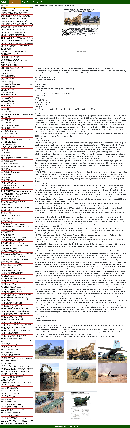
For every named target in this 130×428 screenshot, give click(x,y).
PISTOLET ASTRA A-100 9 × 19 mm (10, 385)
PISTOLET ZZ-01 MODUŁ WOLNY (10, 415)
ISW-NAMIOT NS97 (6, 209)
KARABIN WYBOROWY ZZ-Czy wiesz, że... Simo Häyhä (16, 259)
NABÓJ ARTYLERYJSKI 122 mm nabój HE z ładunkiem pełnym (17, 367)
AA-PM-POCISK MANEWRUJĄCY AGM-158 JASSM (15, 15)
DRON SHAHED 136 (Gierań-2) (9, 133)
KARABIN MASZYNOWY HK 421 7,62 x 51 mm (13, 239)
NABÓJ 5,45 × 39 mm (7, 355)
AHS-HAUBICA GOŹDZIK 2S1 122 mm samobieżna (15, 45)
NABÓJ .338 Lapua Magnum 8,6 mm (11, 346)
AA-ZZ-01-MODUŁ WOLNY (8, 28)
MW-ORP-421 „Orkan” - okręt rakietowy (12, 319)
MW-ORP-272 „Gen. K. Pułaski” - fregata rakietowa (15, 313)
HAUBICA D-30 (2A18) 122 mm (9, 180)
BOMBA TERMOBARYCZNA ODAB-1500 (12, 67)
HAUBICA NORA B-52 (7, 182)
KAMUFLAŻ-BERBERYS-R (8, 218)
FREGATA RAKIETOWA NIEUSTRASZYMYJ (12, 146)
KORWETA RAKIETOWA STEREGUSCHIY (11, 266)
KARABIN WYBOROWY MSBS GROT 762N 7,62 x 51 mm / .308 (17, 253)
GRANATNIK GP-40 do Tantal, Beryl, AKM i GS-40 (14, 166)
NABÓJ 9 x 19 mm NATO (8, 365)
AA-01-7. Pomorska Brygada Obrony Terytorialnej (15, 10)
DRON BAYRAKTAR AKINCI (8, 119)
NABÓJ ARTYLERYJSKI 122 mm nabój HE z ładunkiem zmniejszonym (17, 368)
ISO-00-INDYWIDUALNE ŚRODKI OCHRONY (13, 185)
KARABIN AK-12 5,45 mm (8, 221)
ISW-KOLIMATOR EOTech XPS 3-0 (10, 203)
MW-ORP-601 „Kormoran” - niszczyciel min (13, 326)
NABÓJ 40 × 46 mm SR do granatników (12, 354)
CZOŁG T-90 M (5, 110)
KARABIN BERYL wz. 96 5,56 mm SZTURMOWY (14, 225)
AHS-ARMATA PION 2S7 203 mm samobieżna (13, 32)
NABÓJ (3, 341)
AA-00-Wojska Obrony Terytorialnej (11, 9)
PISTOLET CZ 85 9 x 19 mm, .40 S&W (11, 393)
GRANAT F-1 (4, 151)
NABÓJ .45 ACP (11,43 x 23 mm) (10, 349)
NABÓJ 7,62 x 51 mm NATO (8, 360)
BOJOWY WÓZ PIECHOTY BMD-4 (10, 59)
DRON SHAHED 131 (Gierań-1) (9, 132)
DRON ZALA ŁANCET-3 (7, 136)
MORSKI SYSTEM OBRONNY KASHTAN (11, 273)
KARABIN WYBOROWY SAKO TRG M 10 (11, 255)
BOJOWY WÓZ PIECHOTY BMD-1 (10, 54)
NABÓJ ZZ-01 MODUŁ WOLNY (9, 373)
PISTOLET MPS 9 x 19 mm (8, 398)
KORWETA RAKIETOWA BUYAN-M (10, 262)
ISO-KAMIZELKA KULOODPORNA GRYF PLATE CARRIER (16, 193)
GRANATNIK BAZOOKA (7, 162)
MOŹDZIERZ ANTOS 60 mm (8, 277)
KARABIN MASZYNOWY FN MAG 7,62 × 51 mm (13, 237)
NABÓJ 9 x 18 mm (6, 363)
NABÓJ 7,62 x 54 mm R (7, 362)
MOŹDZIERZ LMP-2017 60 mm (9, 281)
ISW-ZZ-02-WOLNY (6, 214)
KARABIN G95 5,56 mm (7, 233)
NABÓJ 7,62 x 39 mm (7, 343)
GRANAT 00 (4, 149)
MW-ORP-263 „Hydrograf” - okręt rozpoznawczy (14, 308)
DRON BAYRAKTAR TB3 (7, 122)
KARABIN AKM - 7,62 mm (8, 223)
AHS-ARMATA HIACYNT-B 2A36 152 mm (12, 31)
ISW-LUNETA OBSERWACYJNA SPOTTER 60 (13, 206)
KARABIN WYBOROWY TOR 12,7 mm (11, 258)
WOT (3, 1)
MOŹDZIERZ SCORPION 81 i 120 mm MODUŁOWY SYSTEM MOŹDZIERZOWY (17, 294)
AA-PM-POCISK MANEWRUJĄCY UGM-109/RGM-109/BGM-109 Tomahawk (17, 24)
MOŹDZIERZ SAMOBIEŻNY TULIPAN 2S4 (12, 291)
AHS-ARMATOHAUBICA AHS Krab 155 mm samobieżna (16, 37)
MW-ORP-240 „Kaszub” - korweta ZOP (11, 303)
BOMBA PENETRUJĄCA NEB (9, 64)
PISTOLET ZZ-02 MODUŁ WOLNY (10, 417)
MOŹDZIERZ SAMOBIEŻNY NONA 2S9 (11, 289)
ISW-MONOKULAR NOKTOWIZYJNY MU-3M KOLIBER (15, 207)
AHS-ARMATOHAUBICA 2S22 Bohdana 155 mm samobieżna (17, 35)
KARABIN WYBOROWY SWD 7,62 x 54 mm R (13, 256)
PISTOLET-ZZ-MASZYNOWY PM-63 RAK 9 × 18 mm (15, 419)
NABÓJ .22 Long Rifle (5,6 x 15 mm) (11, 344)
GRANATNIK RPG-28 (6, 176)
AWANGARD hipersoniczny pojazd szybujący (13, 51)
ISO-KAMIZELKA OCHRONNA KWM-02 (11, 195)
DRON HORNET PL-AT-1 (7, 130)
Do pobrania (30, 2)
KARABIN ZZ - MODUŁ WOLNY (9, 261)
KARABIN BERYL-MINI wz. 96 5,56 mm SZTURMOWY (15, 226)
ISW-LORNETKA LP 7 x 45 (8, 204)
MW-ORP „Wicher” (6, 300)
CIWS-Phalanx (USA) (7, 83)
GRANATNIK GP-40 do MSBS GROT (10, 165)
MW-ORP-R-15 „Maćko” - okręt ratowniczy (13, 337)
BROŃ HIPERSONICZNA (7, 70)
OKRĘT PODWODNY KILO (8, 381)
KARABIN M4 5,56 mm (7, 236)
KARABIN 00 (4, 220)
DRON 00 (3, 113)
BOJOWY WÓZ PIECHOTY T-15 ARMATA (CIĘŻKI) (14, 61)
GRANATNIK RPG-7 (6, 179)
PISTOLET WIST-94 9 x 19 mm (9, 414)
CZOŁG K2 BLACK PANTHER (8, 94)
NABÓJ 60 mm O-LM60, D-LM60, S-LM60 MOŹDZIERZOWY (17, 359)
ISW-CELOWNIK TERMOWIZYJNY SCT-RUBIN (13, 201)
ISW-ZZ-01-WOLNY (6, 212)
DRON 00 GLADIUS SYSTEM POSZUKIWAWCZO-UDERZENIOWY (17, 114)
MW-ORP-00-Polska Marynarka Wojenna (12, 302)
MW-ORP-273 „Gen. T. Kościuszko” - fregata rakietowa (16, 314)
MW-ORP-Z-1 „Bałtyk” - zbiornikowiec (11, 338)
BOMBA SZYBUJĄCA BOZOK (9, 65)
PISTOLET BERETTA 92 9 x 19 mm (10, 387)
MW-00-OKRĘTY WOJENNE (8, 296)
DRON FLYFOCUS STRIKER (8, 127)
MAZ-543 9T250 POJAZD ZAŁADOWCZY (12, 272)
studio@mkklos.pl (57, 426)
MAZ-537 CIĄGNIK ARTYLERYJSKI (10, 270)
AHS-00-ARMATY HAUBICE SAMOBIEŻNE (12, 29)
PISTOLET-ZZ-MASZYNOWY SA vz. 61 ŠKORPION (14, 422)
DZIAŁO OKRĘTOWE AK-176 (8, 144)
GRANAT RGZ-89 (5, 155)
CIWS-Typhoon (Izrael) (7, 89)
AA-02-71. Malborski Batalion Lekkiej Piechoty (14, 12)
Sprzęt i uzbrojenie (15, 2)
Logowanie (39, 2)
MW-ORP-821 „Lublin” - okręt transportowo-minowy (15, 330)
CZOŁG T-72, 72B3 (6, 106)
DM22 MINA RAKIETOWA (7, 111)
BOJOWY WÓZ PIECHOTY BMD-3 (10, 58)
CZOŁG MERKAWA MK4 (7, 100)
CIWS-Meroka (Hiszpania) (8, 80)
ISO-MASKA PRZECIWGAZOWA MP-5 (11, 196)
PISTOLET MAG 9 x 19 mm (8, 396)
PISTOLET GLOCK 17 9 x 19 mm (9, 395)
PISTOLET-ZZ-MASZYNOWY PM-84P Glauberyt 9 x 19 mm (17, 420)
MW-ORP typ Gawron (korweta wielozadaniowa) (14, 297)
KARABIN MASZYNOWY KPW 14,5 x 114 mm (13, 240)
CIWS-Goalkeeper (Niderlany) (9, 76)
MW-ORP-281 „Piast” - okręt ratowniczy (12, 316)
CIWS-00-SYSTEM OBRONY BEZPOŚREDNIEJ (13, 72)
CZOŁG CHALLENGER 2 (7, 92)
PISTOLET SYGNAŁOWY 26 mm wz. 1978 (12, 409)
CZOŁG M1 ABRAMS (6, 99)
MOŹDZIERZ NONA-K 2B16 (8, 286)
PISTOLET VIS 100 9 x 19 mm (9, 411)
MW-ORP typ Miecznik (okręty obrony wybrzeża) (14, 299)
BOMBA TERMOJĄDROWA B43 (9, 69)
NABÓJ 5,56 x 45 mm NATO (8, 357)
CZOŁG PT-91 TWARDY (7, 103)
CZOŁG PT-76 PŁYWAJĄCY (8, 102)
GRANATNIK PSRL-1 (6, 169)
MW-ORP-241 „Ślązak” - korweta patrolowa (13, 305)
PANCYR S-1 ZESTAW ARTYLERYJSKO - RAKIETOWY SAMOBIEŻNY (17, 382)
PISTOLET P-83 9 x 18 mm (8, 401)
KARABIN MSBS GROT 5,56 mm (9, 248)
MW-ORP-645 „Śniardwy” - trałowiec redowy (13, 329)
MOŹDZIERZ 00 (5, 275)
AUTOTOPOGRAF (6, 50)
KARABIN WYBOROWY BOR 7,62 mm (11, 251)
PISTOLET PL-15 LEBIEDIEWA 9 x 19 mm (12, 403)
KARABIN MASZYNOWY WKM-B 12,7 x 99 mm (13, 247)
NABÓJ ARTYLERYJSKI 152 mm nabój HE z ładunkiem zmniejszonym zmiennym (17, 371)
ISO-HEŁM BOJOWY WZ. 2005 (9, 190)
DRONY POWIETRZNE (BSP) (8, 143)
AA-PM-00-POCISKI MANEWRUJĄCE (11, 13)
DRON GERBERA (5, 128)
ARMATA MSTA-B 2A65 (7, 47)
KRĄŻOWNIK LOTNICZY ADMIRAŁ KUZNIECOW (13, 269)
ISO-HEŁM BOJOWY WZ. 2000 (9, 188)
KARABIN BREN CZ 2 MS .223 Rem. (10, 228)
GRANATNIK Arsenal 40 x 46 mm (10, 160)
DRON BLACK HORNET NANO (9, 124)
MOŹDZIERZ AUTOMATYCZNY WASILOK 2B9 (13, 278)
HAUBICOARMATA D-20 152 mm (10, 184)
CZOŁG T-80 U (5, 108)
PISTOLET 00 (4, 384)
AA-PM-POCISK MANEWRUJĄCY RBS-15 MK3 (13, 21)
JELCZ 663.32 (5, 217)
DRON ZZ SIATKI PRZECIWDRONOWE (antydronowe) (15, 140)
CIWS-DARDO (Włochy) (7, 75)
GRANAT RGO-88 (6, 154)
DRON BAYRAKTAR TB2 (7, 121)
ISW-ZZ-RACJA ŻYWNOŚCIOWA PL (10, 215)
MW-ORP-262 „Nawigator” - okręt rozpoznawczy (15, 307)
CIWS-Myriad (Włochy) (7, 81)
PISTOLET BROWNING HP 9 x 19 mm (11, 389)
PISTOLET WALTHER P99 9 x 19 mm (11, 412)
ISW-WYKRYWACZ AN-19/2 (8, 210)
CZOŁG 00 (4, 91)
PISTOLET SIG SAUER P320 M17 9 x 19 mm (13, 406)
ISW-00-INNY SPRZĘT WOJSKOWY (10, 199)
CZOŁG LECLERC (5, 95)
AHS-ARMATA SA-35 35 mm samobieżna (12, 34)
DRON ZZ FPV (5, 138)
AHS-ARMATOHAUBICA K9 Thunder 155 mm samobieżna (17, 43)
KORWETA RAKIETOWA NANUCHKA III (11, 264)
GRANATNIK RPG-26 (6, 174)
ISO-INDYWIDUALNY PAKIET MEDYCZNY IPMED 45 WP (16, 192)
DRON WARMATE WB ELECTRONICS (11, 135)
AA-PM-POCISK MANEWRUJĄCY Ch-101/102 (13, 18)
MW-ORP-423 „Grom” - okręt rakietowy (12, 322)
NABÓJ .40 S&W (5, 348)
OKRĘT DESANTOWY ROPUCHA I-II (10, 379)
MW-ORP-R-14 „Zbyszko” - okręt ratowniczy (13, 335)
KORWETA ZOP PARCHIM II (8, 267)
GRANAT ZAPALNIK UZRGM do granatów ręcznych (15, 157)
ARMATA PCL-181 (6, 48)
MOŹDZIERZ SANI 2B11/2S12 (9, 292)
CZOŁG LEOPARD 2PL (7, 97)
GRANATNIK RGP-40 (6, 171)
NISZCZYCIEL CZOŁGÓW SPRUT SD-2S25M (13, 374)
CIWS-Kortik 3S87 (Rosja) (8, 78)
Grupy (24, 2)
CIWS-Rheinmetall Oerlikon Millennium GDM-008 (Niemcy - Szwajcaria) (17, 84)
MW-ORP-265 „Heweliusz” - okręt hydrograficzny (15, 310)
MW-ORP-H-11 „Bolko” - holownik (10, 332)
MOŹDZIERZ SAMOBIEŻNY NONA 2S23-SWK (13, 288)
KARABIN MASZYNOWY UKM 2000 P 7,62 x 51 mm (14, 245)
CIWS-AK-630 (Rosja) (7, 73)
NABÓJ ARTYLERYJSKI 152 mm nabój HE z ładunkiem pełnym (17, 370)
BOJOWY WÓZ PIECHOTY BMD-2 (10, 56)
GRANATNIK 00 (5, 158)
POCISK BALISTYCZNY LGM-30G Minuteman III (14, 423)
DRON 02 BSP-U (5, 117)
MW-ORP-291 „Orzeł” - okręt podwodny (12, 318)
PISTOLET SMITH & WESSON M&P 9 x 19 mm (13, 407)
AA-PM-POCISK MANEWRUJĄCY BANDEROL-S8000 (15, 17)
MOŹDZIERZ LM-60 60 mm (8, 280)
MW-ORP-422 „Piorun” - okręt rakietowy (12, 321)
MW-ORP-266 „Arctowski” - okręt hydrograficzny (15, 311)
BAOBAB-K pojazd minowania (9, 53)
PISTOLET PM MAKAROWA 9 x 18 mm (11, 404)
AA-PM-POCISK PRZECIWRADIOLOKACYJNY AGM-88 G (16, 26)
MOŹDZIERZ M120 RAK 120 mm (9, 285)
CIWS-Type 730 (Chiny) (7, 87)
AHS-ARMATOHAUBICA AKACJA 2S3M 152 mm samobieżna (17, 39)
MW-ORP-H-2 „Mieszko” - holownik (10, 333)
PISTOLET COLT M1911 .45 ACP (9, 390)
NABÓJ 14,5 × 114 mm (7, 352)
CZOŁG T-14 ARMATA (7, 105)
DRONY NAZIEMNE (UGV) (8, 141)
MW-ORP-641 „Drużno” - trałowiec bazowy (13, 327)
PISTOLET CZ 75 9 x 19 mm (8, 392)
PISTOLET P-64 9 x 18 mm (8, 400)
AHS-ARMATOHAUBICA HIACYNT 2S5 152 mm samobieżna (17, 42)
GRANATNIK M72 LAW (7, 168)
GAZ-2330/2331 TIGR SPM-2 (9, 147)
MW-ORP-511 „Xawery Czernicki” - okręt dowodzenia (16, 324)
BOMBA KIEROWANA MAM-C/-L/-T (10, 62)
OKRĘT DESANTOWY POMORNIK (10, 378)
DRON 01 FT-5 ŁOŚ (6, 116)
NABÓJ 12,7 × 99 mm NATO (8, 351)
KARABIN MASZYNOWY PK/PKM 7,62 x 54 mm (13, 244)
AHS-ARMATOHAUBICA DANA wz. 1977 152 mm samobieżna (17, 40)
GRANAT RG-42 (5, 152)
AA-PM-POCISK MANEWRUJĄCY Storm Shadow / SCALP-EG (17, 23)
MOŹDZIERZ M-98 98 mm (8, 283)
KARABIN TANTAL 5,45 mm (8, 250)
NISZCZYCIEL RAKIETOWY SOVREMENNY (12, 376)
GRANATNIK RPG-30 (6, 177)
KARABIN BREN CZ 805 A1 (8, 229)
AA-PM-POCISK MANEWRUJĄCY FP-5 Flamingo (14, 20)
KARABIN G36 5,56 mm (7, 231)
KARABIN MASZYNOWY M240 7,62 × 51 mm (13, 242)
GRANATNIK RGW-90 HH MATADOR (10, 173)
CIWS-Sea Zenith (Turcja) (8, 86)
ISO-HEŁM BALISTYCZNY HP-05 (10, 187)
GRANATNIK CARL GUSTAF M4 (9, 163)
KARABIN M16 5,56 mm (7, 234)
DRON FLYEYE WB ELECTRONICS (10, 125)
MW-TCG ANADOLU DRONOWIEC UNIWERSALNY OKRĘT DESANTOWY (17, 340)
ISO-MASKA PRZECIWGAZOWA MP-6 (11, 198)
